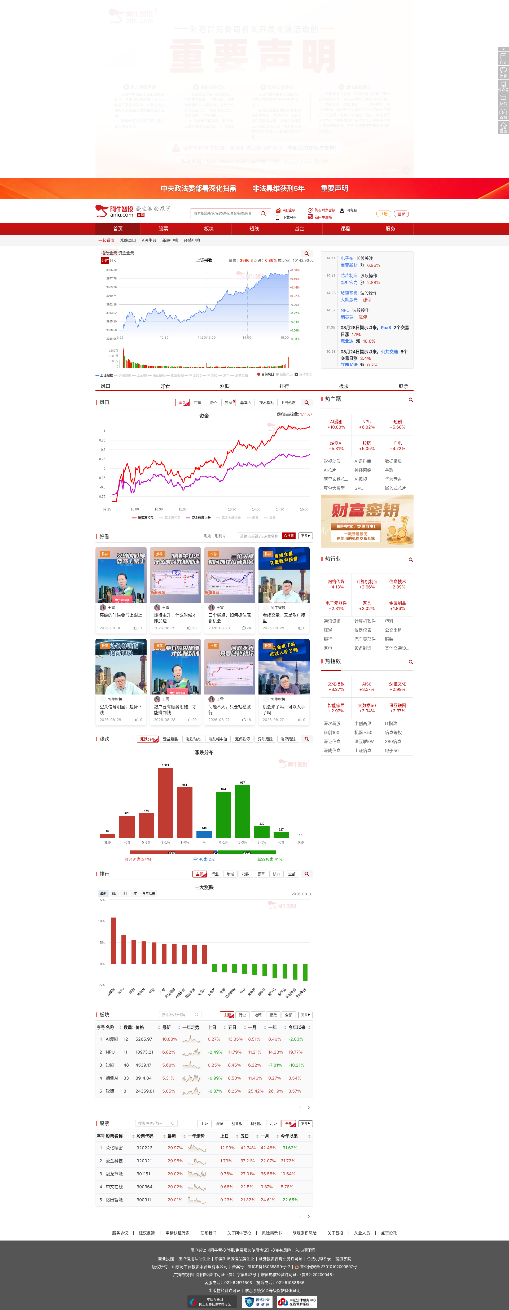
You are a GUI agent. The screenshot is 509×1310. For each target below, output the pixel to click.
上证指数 (204, 82)
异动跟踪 (265, 561)
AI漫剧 (111, 814)
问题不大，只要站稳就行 (229, 531)
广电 (162, 812)
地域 (230, 696)
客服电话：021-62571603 (228, 1105)
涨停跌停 (242, 561)
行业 (215, 696)
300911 (144, 1021)
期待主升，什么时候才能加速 (175, 440)
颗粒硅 (261, 814)
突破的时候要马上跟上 (121, 437)
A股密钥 (289, 32)
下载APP (289, 39)
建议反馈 (147, 1055)
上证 (204, 945)
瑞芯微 (347, 139)
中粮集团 (301, 815)
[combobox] (180, 836)
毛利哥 (220, 358)
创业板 (237, 945)
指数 (245, 696)
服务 (390, 51)
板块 (209, 51)
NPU (345, 132)
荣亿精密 (114, 969)
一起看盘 (106, 62)
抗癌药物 (230, 815)
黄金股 (251, 814)
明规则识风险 (305, 1055)
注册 (384, 36)
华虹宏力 (349, 104)
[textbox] (177, 837)
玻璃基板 (349, 114)
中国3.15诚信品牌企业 (234, 1081)
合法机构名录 (319, 1081)
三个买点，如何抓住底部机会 (229, 440)
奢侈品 (282, 814)
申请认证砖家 (178, 1055)
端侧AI (141, 814)
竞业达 (347, 163)
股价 (213, 224)
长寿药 (211, 814)
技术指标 (266, 224)
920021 (144, 982)
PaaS (386, 149)
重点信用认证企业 (194, 1081)
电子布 (347, 80)
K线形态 (289, 224)
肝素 (222, 812)
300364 (144, 1008)
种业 (242, 812)
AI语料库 (180, 815)
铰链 (152, 812)
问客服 (351, 32)
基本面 (245, 224)
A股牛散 (149, 62)
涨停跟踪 (288, 561)
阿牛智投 (278, 429)
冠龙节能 (114, 995)
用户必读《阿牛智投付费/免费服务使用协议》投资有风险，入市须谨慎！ (254, 1072)
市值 (197, 224)
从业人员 (362, 1055)
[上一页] (300, 929)
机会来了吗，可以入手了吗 (284, 531)
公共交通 (389, 173)
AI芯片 (201, 814)
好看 (165, 208)
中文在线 (114, 1008)
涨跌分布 (147, 561)
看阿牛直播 (323, 39)
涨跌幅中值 (218, 561)
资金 (182, 224)
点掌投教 (389, 1055)
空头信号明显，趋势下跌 (121, 531)
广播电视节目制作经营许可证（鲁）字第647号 (214, 1097)
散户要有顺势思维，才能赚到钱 (175, 531)
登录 (401, 36)
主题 (199, 696)
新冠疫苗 (291, 815)
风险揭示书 (272, 1055)
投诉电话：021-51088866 (280, 1105)
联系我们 (208, 1055)
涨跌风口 (128, 62)
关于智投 (335, 1055)
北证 (273, 945)
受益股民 (170, 561)
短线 (254, 51)
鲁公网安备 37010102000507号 (328, 1089)
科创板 (256, 945)
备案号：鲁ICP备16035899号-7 (261, 1089)
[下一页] (308, 929)
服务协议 (120, 1055)
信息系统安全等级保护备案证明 (273, 1113)
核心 (276, 696)
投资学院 (343, 1081)
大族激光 (349, 121)
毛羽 (208, 358)
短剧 (131, 812)
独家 (228, 224)
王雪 (111, 429)
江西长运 (349, 187)
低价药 (272, 814)
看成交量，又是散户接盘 (284, 440)
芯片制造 (349, 97)
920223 (144, 969)
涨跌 (225, 208)
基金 (299, 51)
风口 (105, 208)
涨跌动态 (193, 561)
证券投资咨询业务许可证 (280, 1081)
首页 (118, 51)
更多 (304, 358)
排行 (284, 208)
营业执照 (166, 1081)
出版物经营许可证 (224, 1113)
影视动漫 (170, 815)
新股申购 (170, 62)
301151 (143, 995)
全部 (292, 696)
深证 (219, 945)
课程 (345, 51)
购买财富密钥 (325, 32)
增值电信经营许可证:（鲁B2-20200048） (298, 1097)
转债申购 (192, 62)
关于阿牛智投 (239, 1055)
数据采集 (190, 815)
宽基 (261, 696)
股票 (163, 51)
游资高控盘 (288, 236)
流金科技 (114, 982)
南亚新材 (349, 87)
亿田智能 (114, 1021)
